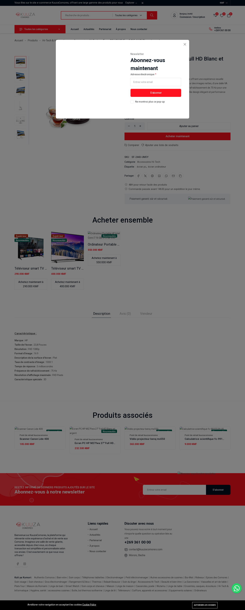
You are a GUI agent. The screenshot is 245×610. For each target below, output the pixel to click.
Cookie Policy (89, 604)
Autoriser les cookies (205, 605)
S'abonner (156, 92)
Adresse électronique (142, 74)
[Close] (184, 44)
